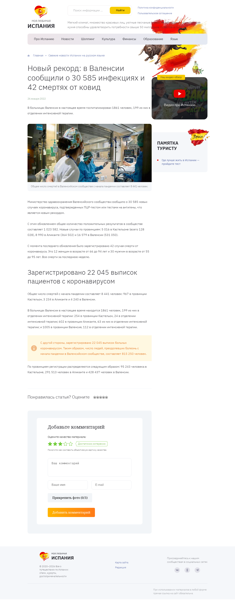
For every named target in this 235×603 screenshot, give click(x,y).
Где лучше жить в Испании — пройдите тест (180, 162)
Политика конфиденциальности (156, 7)
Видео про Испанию (179, 105)
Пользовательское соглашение (155, 13)
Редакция (120, 567)
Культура (108, 39)
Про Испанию (44, 39)
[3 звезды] (100, 397)
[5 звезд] (106, 397)
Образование (153, 39)
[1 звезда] (94, 397)
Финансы (129, 39)
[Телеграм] (197, 570)
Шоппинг (88, 39)
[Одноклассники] (187, 570)
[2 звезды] (97, 397)
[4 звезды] (103, 397)
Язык (174, 39)
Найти (120, 10)
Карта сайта (121, 562)
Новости (67, 39)
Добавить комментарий (71, 512)
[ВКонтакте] (177, 570)
